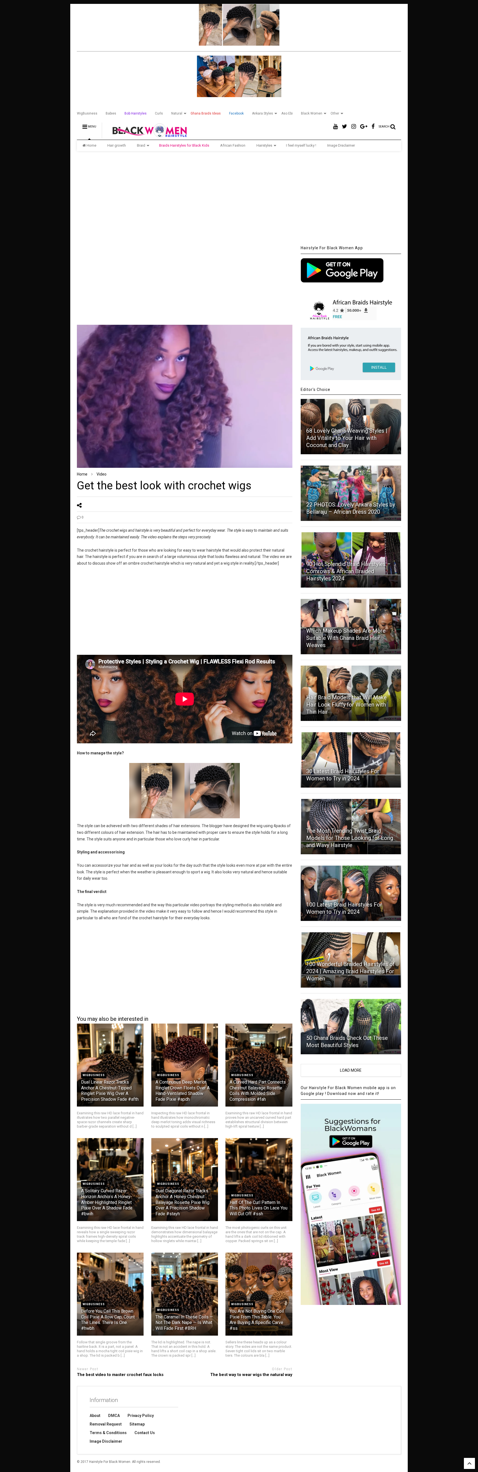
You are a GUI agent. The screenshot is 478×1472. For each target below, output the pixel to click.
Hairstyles (264, 145)
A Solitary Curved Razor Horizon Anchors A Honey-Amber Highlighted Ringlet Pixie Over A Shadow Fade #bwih (107, 1202)
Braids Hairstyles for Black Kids (184, 145)
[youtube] (335, 126)
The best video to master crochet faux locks (120, 1374)
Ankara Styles (262, 113)
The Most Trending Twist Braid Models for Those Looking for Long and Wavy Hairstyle (349, 837)
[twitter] (344, 126)
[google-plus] (363, 126)
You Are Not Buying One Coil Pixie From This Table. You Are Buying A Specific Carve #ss (257, 1320)
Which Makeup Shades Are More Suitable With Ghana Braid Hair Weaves (346, 637)
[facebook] (373, 126)
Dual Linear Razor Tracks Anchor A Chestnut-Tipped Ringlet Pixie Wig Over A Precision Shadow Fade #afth (110, 1090)
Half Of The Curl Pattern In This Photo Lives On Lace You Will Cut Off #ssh (258, 1208)
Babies (111, 113)
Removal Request (106, 1424)
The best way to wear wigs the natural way (251, 1374)
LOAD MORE (351, 1070)
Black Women (311, 113)
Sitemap (137, 1424)
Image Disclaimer (341, 145)
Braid (141, 145)
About (95, 1415)
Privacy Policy (141, 1415)
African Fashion (232, 145)
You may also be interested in (112, 1019)
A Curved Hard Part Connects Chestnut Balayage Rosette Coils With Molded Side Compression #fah (258, 1090)
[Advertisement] (239, 198)
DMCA (114, 1415)
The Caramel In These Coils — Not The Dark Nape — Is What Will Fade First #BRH (184, 1322)
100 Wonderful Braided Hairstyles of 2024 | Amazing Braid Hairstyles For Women (350, 971)
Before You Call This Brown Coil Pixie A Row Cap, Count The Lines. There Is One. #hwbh (108, 1320)
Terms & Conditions (108, 1433)
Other (335, 113)
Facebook (236, 113)
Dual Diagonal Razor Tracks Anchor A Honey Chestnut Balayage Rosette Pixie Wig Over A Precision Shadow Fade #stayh (182, 1202)
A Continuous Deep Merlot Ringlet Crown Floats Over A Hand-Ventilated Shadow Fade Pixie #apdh (182, 1090)
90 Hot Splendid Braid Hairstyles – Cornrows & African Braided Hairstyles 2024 (348, 571)
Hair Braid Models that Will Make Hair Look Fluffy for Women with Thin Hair (346, 704)
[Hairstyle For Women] (146, 135)
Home (91, 145)
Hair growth (116, 145)
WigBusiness (87, 113)
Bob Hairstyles (135, 113)
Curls (159, 113)
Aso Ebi (287, 113)
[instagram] (353, 126)
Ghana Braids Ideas (206, 113)
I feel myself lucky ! (301, 145)
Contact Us (144, 1433)
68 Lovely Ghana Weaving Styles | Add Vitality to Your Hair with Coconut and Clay (346, 437)
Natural (176, 113)
